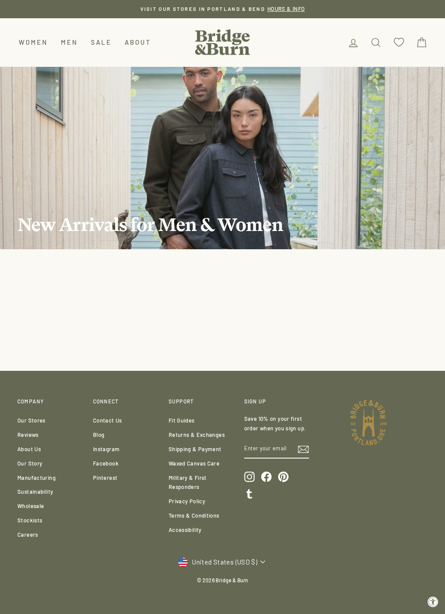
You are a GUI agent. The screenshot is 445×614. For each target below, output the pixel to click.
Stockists (29, 520)
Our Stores (31, 420)
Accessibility (185, 529)
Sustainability (35, 491)
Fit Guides (182, 420)
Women (33, 42)
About (138, 42)
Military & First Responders (188, 482)
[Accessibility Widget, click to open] (433, 602)
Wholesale (30, 505)
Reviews (28, 434)
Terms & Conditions (194, 515)
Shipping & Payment (195, 449)
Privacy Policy (187, 501)
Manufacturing (36, 477)
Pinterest (105, 477)
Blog (99, 434)
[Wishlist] (399, 42)
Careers (27, 534)
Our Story (29, 463)
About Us (29, 449)
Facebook (106, 463)
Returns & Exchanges (197, 434)
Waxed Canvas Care (194, 463)
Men (69, 42)
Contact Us (107, 420)
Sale (101, 42)
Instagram (106, 449)
